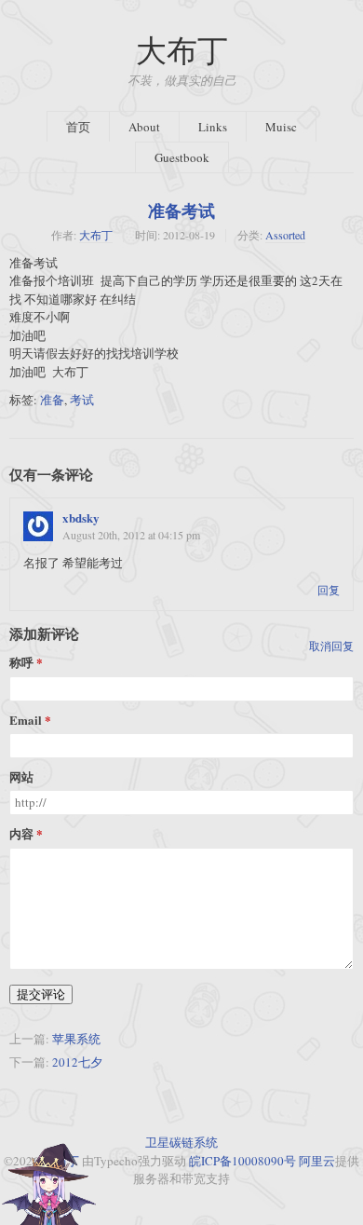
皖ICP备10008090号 (242, 1160)
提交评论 (41, 994)
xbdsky (81, 517)
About (144, 126)
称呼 (21, 663)
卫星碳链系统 (181, 1142)
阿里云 (317, 1160)
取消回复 (331, 645)
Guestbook (182, 157)
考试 (82, 399)
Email (25, 721)
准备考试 (181, 210)
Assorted (285, 234)
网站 (21, 777)
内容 (21, 834)
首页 (78, 126)
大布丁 (182, 50)
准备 (52, 399)
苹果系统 (76, 1038)
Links (212, 126)
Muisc (281, 126)
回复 (328, 589)
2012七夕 (77, 1062)
